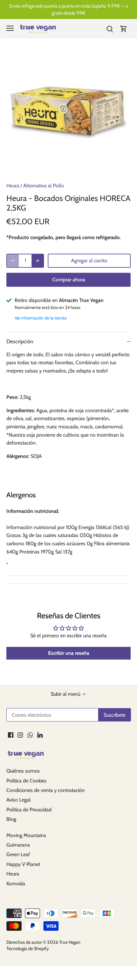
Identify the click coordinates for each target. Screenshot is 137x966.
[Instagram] (20, 734)
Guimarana (18, 845)
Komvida (15, 884)
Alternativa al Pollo (43, 186)
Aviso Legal (18, 800)
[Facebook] (10, 734)
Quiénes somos (23, 771)
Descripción (19, 341)
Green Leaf (18, 854)
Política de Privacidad (29, 810)
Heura (12, 186)
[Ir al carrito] (123, 28)
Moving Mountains (26, 835)
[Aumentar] (38, 260)
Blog (11, 819)
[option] (68, 112)
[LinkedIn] (40, 734)
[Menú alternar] (10, 28)
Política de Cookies (26, 781)
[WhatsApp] (30, 734)
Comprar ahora (68, 280)
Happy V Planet (23, 864)
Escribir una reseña (68, 653)
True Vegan (69, 942)
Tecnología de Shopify (27, 948)
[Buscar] (110, 28)
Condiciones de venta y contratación (45, 790)
